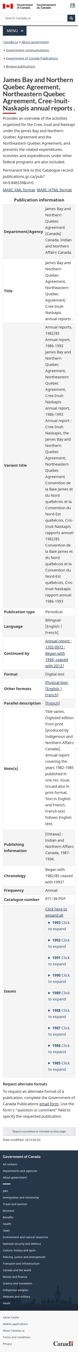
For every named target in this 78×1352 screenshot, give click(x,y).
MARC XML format (19, 189)
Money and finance (15, 1277)
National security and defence (22, 1244)
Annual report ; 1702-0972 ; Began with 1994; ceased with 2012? (58, 653)
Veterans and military (16, 1296)
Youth (6, 1303)
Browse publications (20, 66)
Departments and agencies (20, 1171)
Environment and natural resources (25, 1237)
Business (8, 1210)
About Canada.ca (13, 1330)
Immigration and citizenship (21, 1197)
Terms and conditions (16, 1337)
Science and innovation (17, 1283)
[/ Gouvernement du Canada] (29, 6)
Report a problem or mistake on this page (39, 1131)
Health (7, 1224)
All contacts (10, 1164)
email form (49, 1103)
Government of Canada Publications (32, 58)
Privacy (7, 1344)
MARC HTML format (54, 189)
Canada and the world (17, 1270)
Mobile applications (15, 1324)
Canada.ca (10, 42)
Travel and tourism (15, 1204)
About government (35, 42)
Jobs (5, 1191)
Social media (11, 1317)
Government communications (27, 50)
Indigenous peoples (15, 1290)
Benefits (8, 1217)
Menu (13, 30)
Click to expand (59, 925)
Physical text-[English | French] (57, 688)
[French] (52, 703)
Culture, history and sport (19, 1250)
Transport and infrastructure (21, 1263)
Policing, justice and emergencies (24, 1257)
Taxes (6, 1230)
